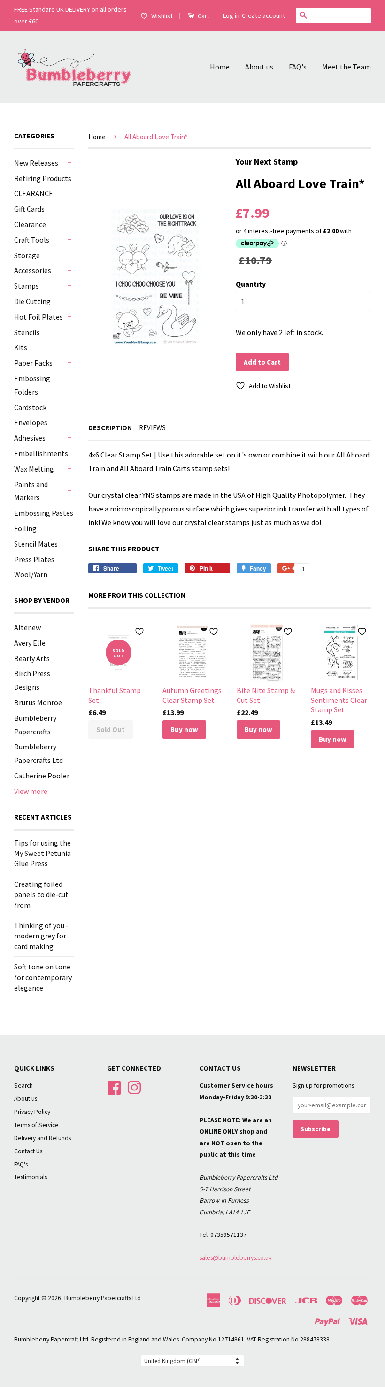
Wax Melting (34, 468)
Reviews (152, 427)
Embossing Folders (32, 384)
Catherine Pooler (41, 775)
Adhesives (30, 437)
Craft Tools (31, 239)
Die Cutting (32, 301)
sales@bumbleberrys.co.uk (236, 1258)
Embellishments (39, 453)
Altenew (27, 627)
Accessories (32, 270)
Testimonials (30, 1177)
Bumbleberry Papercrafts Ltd (102, 1298)
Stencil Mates (36, 544)
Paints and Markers (31, 491)
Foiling (25, 528)
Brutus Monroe (38, 702)
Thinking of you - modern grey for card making (41, 936)
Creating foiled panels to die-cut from (41, 894)
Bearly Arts (32, 658)
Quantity (251, 284)
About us (259, 66)
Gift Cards (29, 208)
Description (110, 427)
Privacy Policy (32, 1112)
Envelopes (30, 422)
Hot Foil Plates (38, 316)
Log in (231, 15)
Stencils (27, 332)
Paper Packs (33, 362)
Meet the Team (346, 66)
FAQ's (298, 66)
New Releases (36, 163)
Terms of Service (36, 1125)
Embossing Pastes (43, 513)
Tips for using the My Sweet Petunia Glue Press (42, 853)
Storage (27, 255)
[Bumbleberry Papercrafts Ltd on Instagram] (134, 1087)
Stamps (26, 285)
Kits (20, 347)
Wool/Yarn (30, 574)
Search (23, 1086)
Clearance (30, 224)
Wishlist (162, 16)
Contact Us (28, 1151)
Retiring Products (42, 178)
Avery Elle (30, 643)
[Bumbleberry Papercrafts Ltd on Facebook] (114, 1087)
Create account (263, 15)
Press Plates (34, 559)
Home (220, 66)
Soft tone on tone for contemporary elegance (43, 977)
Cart (202, 16)
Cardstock (30, 407)
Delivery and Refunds (42, 1138)
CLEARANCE (33, 193)
